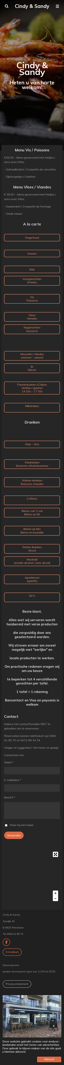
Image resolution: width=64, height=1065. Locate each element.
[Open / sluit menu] (57, 6)
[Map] (32, 876)
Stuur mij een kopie (21, 825)
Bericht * (9, 797)
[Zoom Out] (55, 898)
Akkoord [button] (49, 1059)
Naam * (9, 762)
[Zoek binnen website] (6, 6)
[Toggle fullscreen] (55, 854)
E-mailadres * (12, 780)
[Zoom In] (55, 893)
